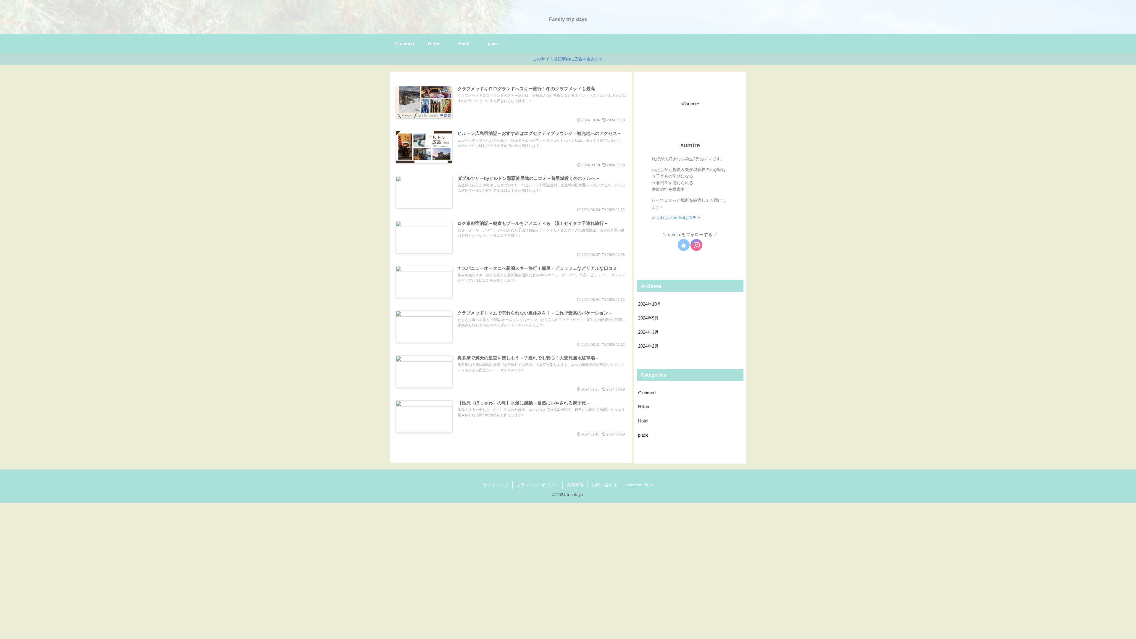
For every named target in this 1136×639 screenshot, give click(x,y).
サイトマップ (495, 485)
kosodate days (639, 485)
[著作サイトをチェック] (684, 245)
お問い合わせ (604, 485)
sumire (690, 145)
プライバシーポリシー (537, 485)
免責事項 (575, 485)
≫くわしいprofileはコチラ (676, 217)
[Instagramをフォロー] (696, 245)
